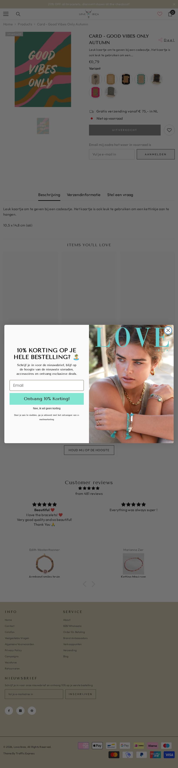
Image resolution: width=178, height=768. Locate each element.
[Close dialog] (168, 330)
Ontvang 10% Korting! (47, 398)
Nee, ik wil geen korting (47, 408)
